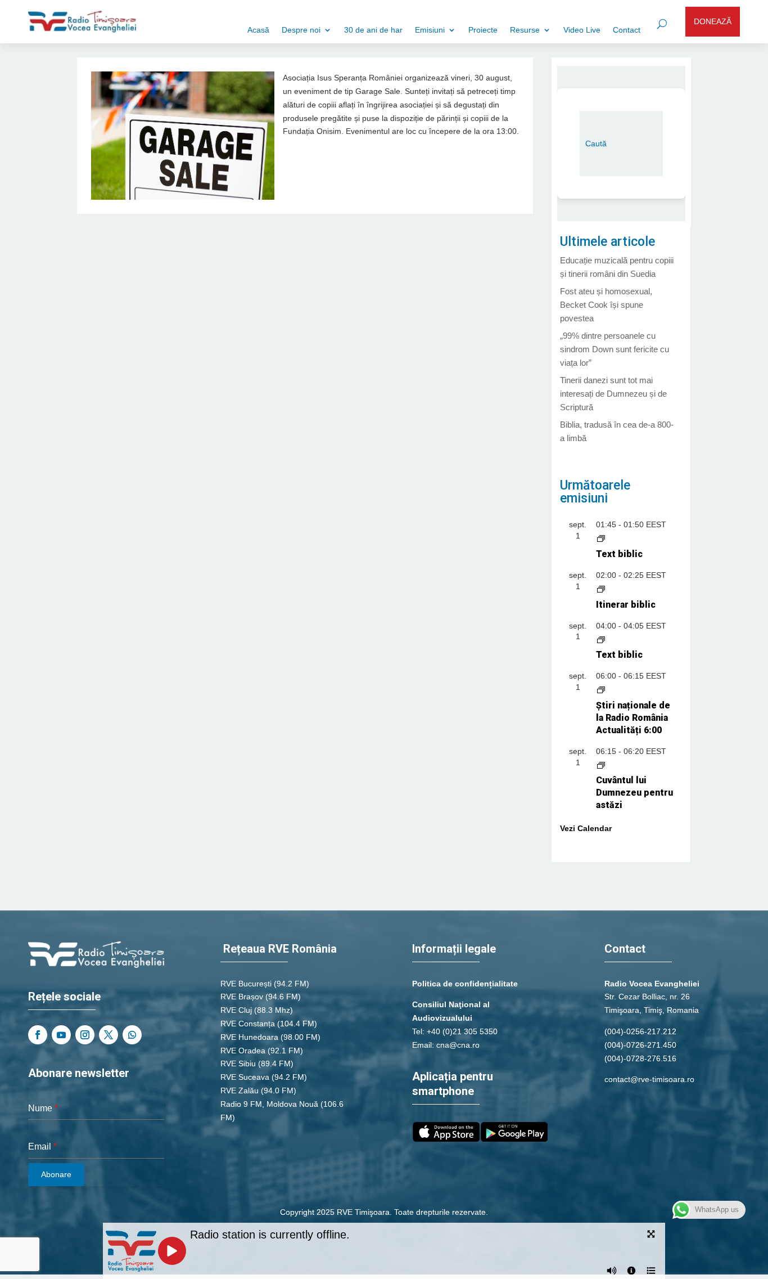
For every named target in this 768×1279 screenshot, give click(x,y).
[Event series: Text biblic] (601, 537)
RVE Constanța (247, 1023)
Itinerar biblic (626, 604)
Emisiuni (430, 30)
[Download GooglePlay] (514, 1138)
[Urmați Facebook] (37, 1034)
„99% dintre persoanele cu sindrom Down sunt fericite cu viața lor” (614, 349)
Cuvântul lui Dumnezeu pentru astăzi (634, 792)
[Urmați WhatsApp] (132, 1034)
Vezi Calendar (586, 828)
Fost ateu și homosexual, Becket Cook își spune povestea (606, 304)
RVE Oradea (242, 1050)
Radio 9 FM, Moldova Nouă (269, 1104)
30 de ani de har (373, 30)
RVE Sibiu (238, 1063)
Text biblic (619, 554)
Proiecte (483, 30)
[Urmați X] (108, 1034)
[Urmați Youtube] (61, 1034)
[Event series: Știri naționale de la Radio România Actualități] (601, 689)
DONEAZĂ (712, 21)
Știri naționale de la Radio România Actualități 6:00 (633, 717)
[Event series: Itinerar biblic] (601, 588)
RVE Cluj (236, 1010)
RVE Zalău (239, 1090)
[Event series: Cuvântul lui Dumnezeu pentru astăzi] (601, 764)
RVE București (246, 983)
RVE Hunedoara (249, 1037)
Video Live (581, 30)
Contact (626, 30)
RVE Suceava (244, 1076)
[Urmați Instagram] (84, 1034)
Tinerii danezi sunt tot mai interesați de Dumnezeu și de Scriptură (613, 393)
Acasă (258, 30)
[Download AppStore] (446, 1138)
